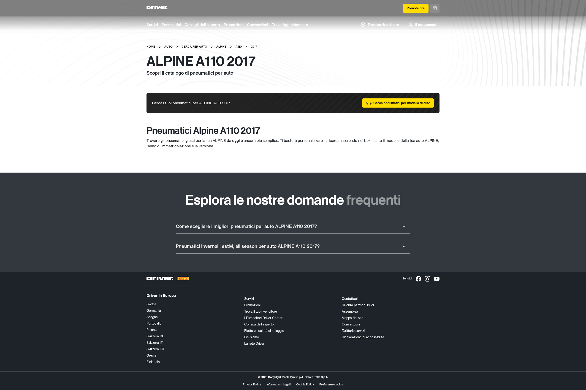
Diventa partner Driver (358, 305)
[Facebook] (418, 279)
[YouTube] (437, 279)
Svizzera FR (155, 349)
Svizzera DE (155, 336)
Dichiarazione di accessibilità (363, 337)
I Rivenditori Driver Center (263, 318)
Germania (153, 311)
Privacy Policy (252, 384)
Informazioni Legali (278, 384)
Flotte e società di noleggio (264, 331)
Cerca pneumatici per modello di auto (401, 103)
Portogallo (153, 323)
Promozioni (233, 24)
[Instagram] (427, 279)
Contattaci (350, 299)
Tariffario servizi (353, 331)
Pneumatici (171, 24)
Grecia (151, 355)
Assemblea (350, 311)
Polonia (151, 330)
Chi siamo (251, 337)
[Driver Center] (157, 8)
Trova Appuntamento (290, 24)
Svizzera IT (154, 343)
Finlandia (153, 362)
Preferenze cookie (331, 384)
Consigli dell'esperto (202, 24)
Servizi (152, 24)
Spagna (152, 317)
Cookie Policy (305, 384)
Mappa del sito (352, 318)
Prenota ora (416, 8)
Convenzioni (257, 24)
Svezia (151, 304)
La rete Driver (254, 343)
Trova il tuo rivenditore (260, 311)
